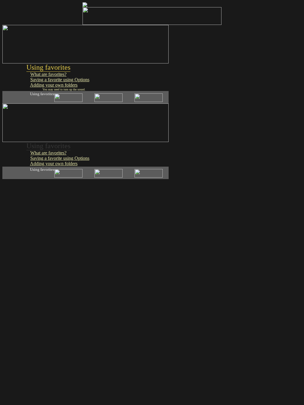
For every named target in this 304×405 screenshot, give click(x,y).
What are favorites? (48, 74)
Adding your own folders (53, 84)
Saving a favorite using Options (59, 79)
